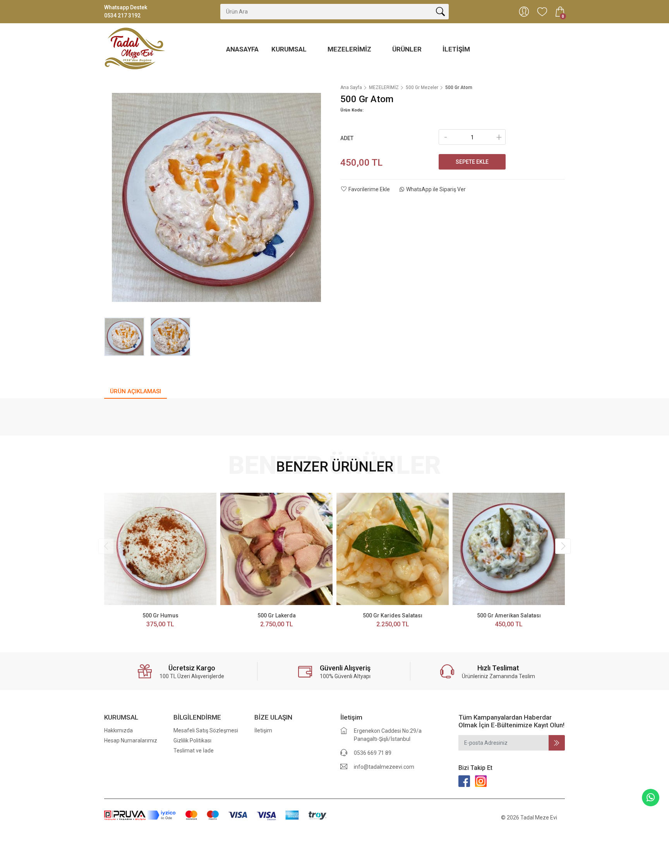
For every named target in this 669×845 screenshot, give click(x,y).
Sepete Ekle (472, 162)
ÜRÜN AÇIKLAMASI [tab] (135, 391)
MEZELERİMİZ (350, 49)
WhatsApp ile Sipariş (436, 189)
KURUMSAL (289, 49)
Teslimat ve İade (193, 750)
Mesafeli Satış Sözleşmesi (205, 730)
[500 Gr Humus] (160, 549)
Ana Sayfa (351, 87)
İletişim (456, 49)
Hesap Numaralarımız (130, 740)
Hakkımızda (118, 730)
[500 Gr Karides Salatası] (392, 549)
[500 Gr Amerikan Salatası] (509, 549)
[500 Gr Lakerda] (276, 549)
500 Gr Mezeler (422, 87)
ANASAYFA (242, 49)
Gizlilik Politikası (192, 740)
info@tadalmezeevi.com (384, 767)
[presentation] (106, 546)
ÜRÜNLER (407, 49)
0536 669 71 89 (372, 753)
